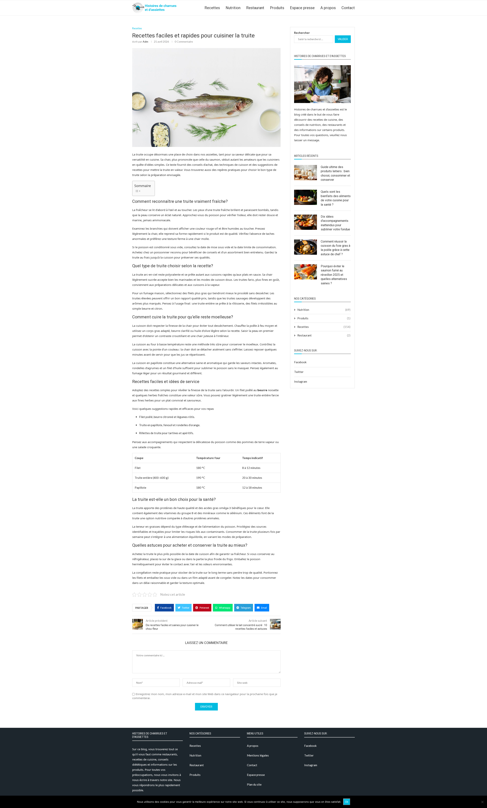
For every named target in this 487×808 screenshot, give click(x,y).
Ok (346, 801)
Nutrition (233, 8)
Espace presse (302, 8)
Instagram (300, 381)
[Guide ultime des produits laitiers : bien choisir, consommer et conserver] (305, 172)
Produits (277, 8)
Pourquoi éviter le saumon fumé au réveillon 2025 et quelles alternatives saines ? (334, 274)
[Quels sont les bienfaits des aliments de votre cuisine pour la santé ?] (305, 197)
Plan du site (254, 784)
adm (145, 41)
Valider (343, 39)
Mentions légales (258, 755)
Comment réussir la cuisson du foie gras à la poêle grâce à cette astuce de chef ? (335, 248)
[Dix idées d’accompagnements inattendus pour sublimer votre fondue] (305, 222)
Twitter (299, 371)
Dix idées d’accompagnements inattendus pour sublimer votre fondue (335, 223)
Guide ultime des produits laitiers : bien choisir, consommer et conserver (335, 173)
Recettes (212, 8)
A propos (328, 8)
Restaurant (255, 8)
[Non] (482, 802)
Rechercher (302, 32)
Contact (348, 8)
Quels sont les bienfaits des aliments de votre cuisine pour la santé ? (336, 198)
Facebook (300, 362)
